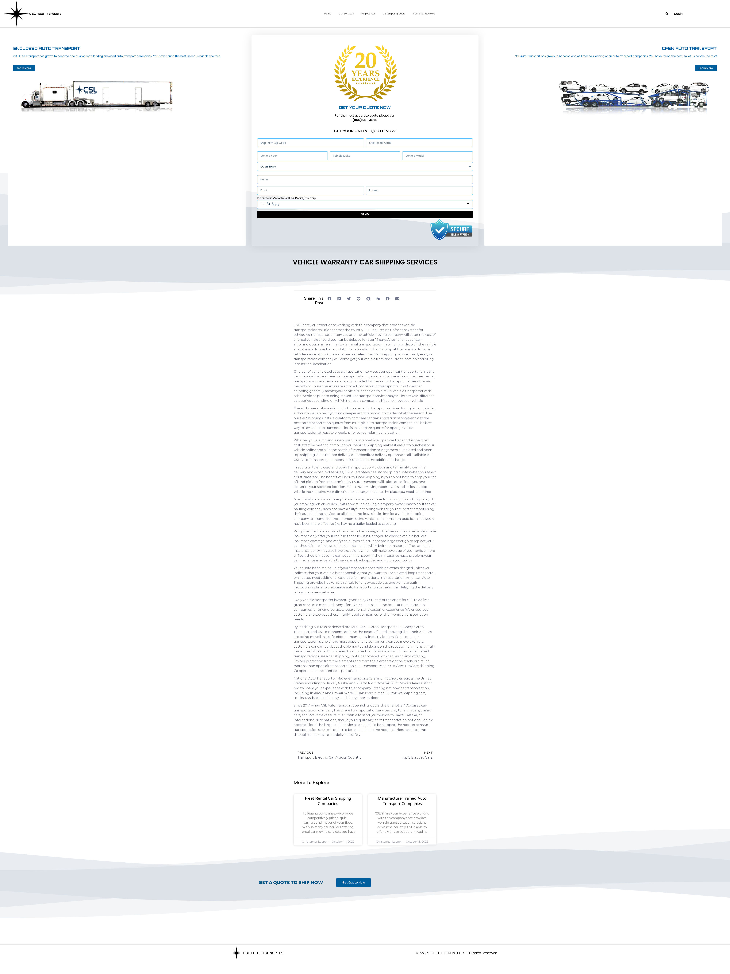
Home (327, 13)
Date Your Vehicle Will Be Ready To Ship (286, 198)
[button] (666, 13)
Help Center (368, 13)
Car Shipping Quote (394, 13)
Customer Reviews (424, 13)
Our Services (346, 13)
